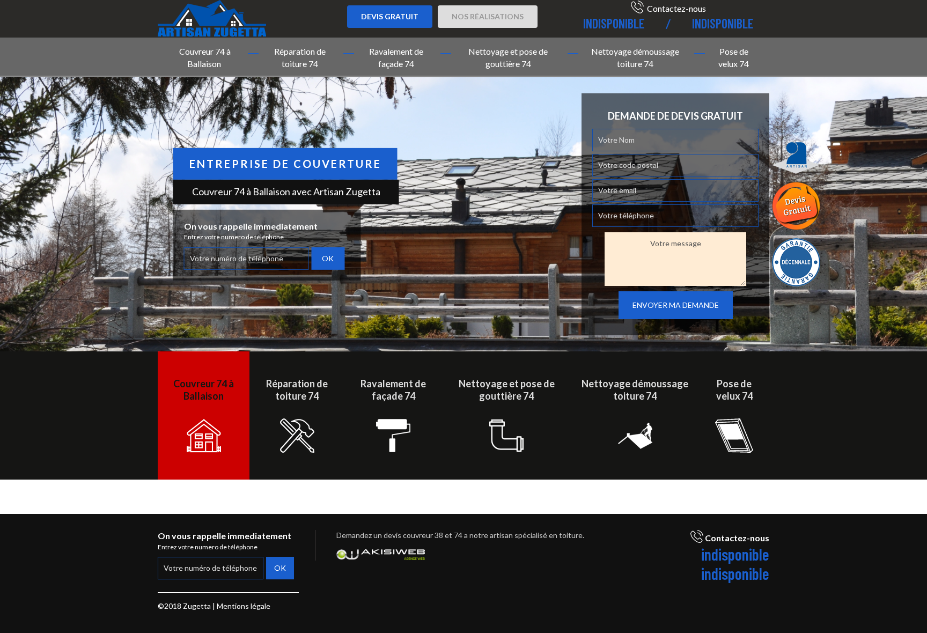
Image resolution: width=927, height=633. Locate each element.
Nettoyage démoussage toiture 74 (635, 57)
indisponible (613, 23)
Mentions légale (243, 605)
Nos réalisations (488, 16)
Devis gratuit (389, 16)
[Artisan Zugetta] (212, 17)
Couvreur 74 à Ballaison (205, 57)
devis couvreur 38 (413, 535)
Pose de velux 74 (733, 57)
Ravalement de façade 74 (396, 57)
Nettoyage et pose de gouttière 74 (508, 57)
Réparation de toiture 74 (300, 57)
